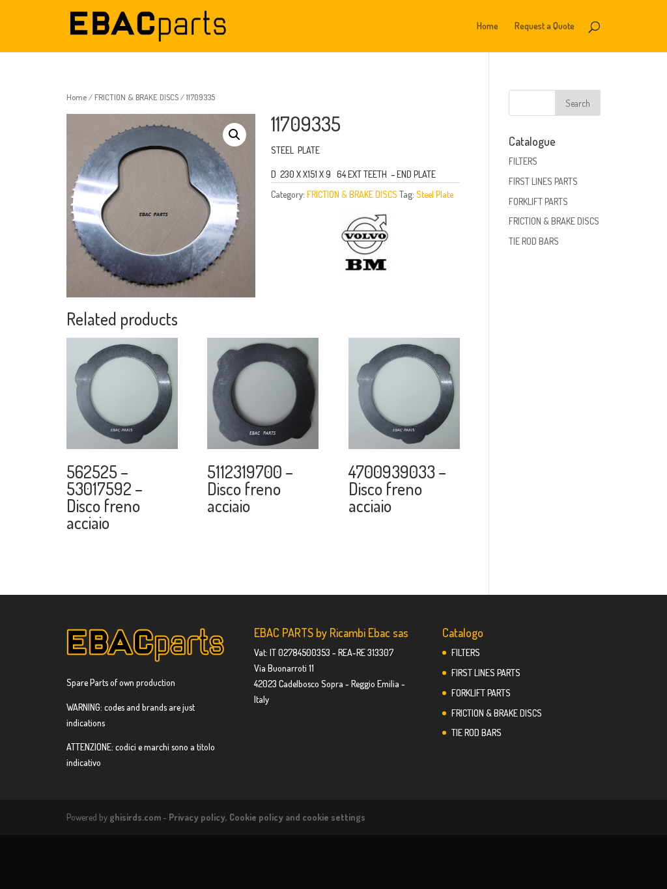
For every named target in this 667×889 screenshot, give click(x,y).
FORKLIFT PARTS (538, 201)
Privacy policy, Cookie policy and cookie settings (267, 817)
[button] (234, 134)
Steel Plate (434, 194)
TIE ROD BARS (534, 241)
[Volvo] (365, 245)
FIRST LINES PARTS (543, 181)
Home (487, 26)
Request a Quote (545, 26)
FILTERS (523, 161)
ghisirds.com (135, 817)
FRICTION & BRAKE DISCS (136, 97)
